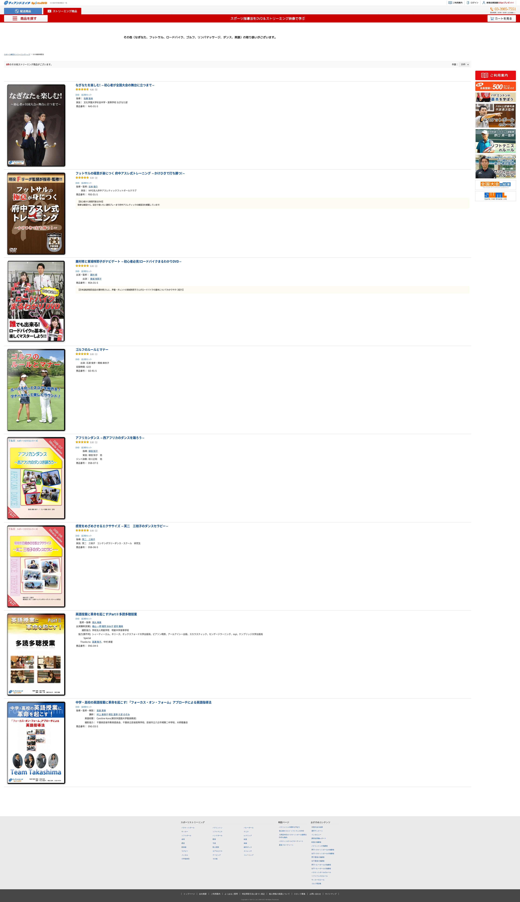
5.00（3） (87, 178)
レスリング (248, 835)
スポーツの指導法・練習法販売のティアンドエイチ (25, 3)
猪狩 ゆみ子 (107, 626)
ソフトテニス (217, 832)
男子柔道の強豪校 (317, 857)
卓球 (183, 839)
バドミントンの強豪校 (319, 846)
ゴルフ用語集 (316, 884)
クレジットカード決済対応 (495, 64)
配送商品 (25, 11)
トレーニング (248, 855)
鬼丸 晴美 (96, 622)
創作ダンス (248, 847)
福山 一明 (96, 626)
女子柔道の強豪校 (317, 861)
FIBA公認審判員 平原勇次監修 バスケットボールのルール (495, 116)
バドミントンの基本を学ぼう (495, 97)
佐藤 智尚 (88, 98)
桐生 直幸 (113, 714)
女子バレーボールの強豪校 (321, 869)
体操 (245, 843)
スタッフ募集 (299, 894)
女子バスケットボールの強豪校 (322, 853)
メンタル (184, 855)
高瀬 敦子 (96, 642)
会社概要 (203, 894)
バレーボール (248, 828)
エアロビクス (217, 851)
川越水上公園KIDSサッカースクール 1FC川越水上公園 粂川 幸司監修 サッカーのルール (495, 167)
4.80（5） (87, 90)
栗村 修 (93, 275)
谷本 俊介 (93, 187)
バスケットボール (187, 828)
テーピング (217, 855)
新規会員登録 (500, 2)
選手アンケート (317, 831)
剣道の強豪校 (316, 842)
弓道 (214, 843)
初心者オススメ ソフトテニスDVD (291, 831)
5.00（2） (87, 266)
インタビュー (316, 835)
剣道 (245, 839)
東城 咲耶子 (96, 279)
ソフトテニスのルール (319, 876)
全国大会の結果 (495, 185)
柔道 (183, 843)
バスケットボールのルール (321, 872)
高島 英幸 (101, 710)
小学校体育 (185, 859)
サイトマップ (331, 894)
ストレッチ (248, 851)
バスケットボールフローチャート (291, 841)
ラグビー (184, 851)
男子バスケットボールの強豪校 (322, 850)
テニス (246, 832)
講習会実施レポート (318, 838)
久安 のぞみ (124, 714)
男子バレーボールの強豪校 (321, 865)
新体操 (183, 847)
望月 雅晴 (118, 626)
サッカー (184, 832)
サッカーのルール (317, 880)
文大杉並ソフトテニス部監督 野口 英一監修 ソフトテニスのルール (495, 141)
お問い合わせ (315, 894)
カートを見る (503, 18)
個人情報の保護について (279, 894)
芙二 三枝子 (88, 539)
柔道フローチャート (286, 845)
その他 (215, 859)
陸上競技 (216, 847)
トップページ (189, 894)
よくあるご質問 (231, 894)
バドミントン (217, 828)
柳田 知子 (93, 451)
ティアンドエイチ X (495, 208)
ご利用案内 (457, 2)
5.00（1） (87, 354)
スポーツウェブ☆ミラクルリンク (495, 196)
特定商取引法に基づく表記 (253, 894)
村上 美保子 (102, 714)
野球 (214, 839)
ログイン (474, 2)
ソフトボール (186, 835)
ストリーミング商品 (65, 11)
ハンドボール (217, 835)
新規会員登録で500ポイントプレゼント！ (495, 86)
